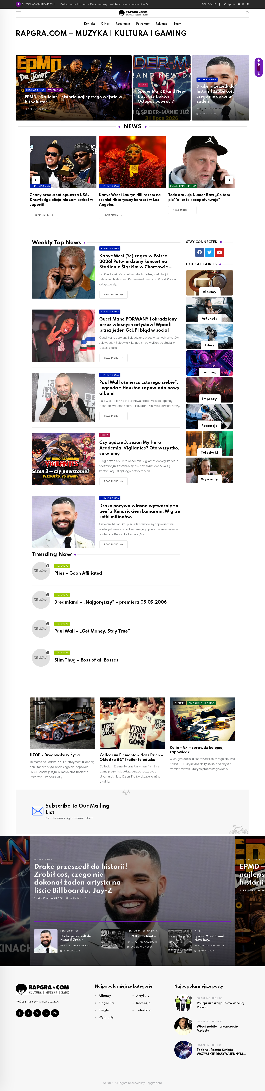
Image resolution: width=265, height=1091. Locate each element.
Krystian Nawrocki (154, 108)
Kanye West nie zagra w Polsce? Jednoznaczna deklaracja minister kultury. (100, 4)
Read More (41, 215)
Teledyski (209, 452)
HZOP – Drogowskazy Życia (55, 755)
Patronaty (143, 23)
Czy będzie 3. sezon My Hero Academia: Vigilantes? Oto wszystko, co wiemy (139, 448)
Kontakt (89, 23)
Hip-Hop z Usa (43, 859)
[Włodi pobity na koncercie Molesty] (183, 1026)
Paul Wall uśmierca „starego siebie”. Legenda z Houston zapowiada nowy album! (139, 388)
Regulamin (123, 23)
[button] (36, 180)
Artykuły (210, 318)
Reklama (161, 23)
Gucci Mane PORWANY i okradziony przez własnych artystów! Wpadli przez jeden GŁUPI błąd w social (138, 325)
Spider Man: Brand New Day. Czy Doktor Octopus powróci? (161, 97)
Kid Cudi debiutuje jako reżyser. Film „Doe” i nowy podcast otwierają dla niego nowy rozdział (201, 200)
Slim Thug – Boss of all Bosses (86, 660)
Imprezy (209, 399)
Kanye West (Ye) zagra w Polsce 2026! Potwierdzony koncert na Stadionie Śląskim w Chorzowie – (135, 262)
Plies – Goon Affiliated (78, 573)
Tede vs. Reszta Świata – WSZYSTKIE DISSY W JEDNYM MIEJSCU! (220, 1054)
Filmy (210, 345)
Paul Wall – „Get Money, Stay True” (92, 631)
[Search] (247, 13)
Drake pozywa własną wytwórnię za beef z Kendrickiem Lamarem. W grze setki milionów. (139, 511)
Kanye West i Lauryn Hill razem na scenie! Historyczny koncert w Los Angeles (61, 200)
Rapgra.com (153, 1083)
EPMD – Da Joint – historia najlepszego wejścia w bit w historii (81, 874)
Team (177, 23)
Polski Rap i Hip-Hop (209, 998)
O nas (105, 23)
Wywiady (209, 479)
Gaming (209, 372)
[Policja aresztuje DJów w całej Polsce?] (183, 1003)
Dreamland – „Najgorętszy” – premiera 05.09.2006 (110, 602)
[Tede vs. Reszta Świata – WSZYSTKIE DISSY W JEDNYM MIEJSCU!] (183, 1050)
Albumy (210, 292)
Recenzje (209, 426)
